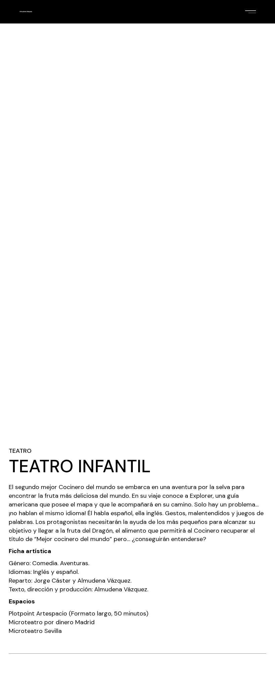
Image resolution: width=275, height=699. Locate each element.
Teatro (20, 451)
